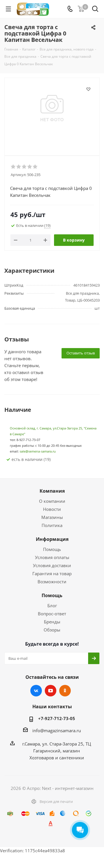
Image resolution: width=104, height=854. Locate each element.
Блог (52, 605)
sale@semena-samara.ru (38, 451)
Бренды (52, 622)
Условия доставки (52, 565)
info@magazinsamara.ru (56, 730)
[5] (35, 167)
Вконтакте (36, 690)
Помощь (52, 549)
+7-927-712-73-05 (56, 718)
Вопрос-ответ (52, 613)
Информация (52, 539)
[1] (13, 167)
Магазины (52, 517)
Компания (52, 491)
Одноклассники (65, 690)
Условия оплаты (52, 557)
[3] (24, 167)
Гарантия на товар (52, 573)
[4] (30, 167)
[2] (19, 167)
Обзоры (52, 630)
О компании (52, 501)
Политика (52, 525)
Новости (52, 509)
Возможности (52, 581)
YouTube (50, 690)
